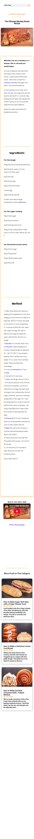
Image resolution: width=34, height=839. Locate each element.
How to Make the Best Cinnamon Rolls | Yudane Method (13, 692)
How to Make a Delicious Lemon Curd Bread (17, 647)
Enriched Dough (17, 14)
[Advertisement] (17, 129)
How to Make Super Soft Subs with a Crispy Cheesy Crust (16, 603)
